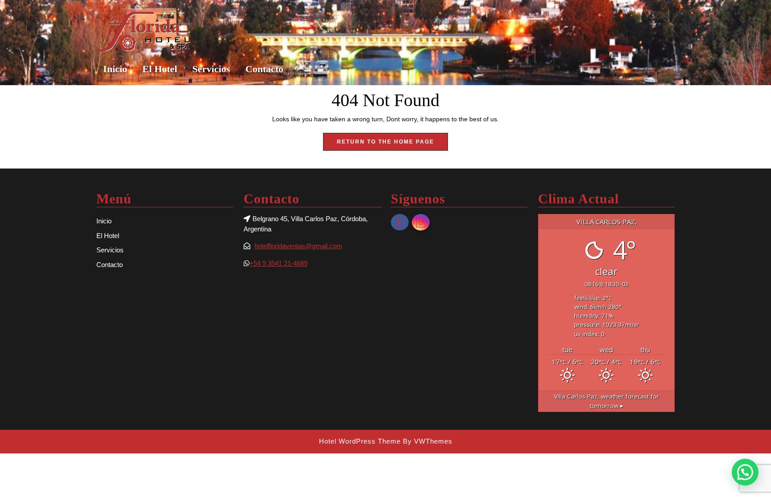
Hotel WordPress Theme (360, 441)
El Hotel (159, 68)
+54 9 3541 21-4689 (278, 263)
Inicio (115, 68)
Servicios (211, 68)
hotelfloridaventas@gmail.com (298, 246)
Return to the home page (392, 144)
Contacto (264, 68)
